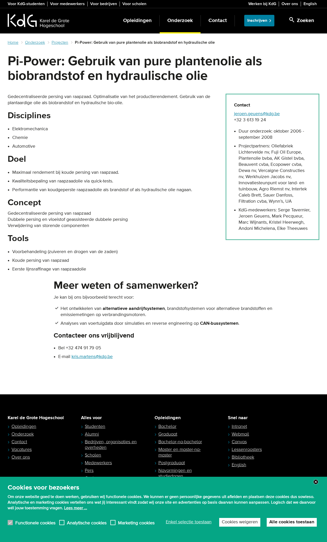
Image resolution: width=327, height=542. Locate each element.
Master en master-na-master (179, 452)
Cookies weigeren (240, 522)
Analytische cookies (87, 522)
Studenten (95, 426)
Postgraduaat (171, 462)
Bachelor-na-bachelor (180, 442)
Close (316, 482)
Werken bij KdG (262, 4)
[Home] (38, 20)
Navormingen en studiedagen (175, 473)
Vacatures (21, 449)
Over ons (290, 4)
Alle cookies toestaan (291, 522)
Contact (217, 20)
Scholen (93, 455)
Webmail (240, 434)
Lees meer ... (75, 508)
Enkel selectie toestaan (189, 522)
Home (13, 42)
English (310, 4)
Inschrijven (257, 20)
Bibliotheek (243, 457)
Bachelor (167, 426)
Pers (89, 470)
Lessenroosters (247, 449)
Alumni (92, 434)
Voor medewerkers (67, 4)
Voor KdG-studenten (26, 4)
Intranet (239, 426)
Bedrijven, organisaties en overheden (111, 444)
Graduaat (167, 434)
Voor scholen (134, 4)
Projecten (60, 42)
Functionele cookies (35, 522)
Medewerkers (98, 462)
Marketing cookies (136, 522)
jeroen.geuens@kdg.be (257, 114)
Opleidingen (137, 20)
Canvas (239, 442)
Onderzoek (180, 20)
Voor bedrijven (103, 4)
